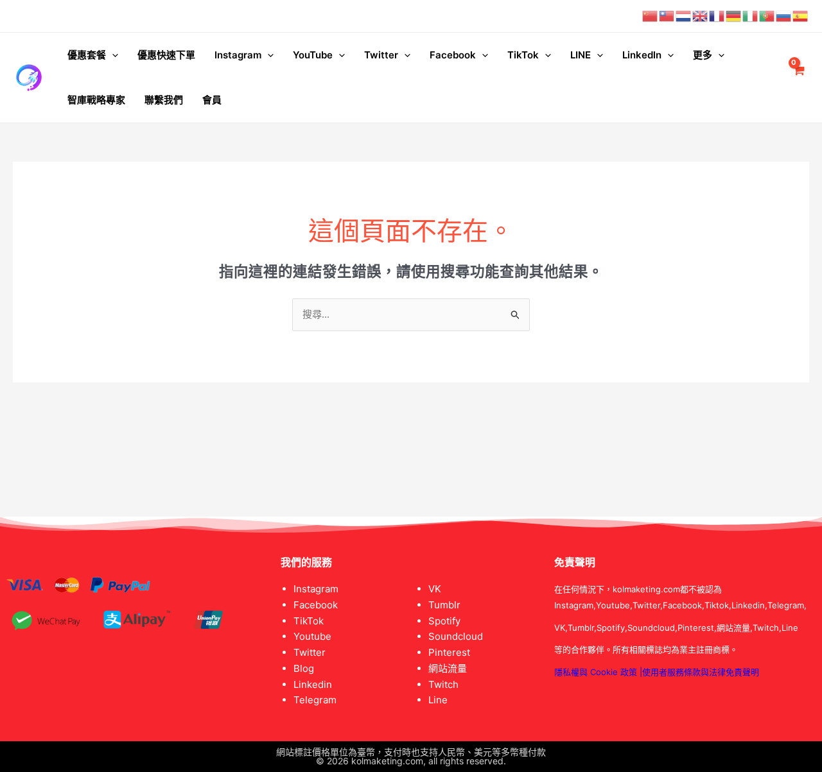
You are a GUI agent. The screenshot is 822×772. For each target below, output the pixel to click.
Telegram (315, 700)
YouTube (313, 55)
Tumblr (444, 605)
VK (434, 589)
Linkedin (312, 684)
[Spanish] (800, 16)
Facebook (453, 55)
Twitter (381, 55)
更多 (702, 55)
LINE (580, 55)
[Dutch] (684, 16)
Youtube (312, 636)
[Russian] (784, 16)
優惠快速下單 (166, 55)
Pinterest (449, 652)
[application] (112, 55)
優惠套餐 (86, 55)
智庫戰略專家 (96, 100)
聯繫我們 (163, 100)
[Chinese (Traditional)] (667, 16)
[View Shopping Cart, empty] (798, 78)
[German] (734, 16)
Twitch (443, 684)
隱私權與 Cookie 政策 (595, 672)
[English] (700, 16)
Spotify (444, 621)
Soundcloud (455, 636)
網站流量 (447, 668)
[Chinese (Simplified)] (650, 16)
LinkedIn (641, 55)
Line (438, 700)
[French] (717, 16)
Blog (303, 668)
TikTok (523, 55)
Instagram (237, 55)
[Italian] (750, 16)
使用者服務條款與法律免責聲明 (700, 672)
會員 (212, 100)
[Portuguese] (767, 16)
